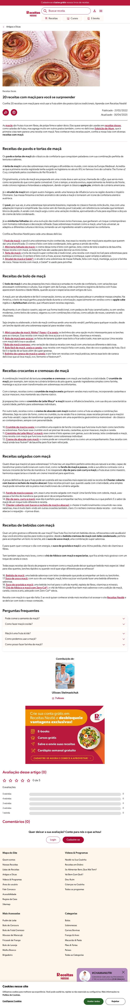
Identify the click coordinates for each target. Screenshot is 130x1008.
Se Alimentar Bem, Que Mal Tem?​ (81, 870)
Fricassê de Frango (12, 940)
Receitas (53, 18)
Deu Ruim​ (69, 880)
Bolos (67, 920)
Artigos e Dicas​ (10, 874)
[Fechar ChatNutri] (123, 972)
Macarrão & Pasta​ (73, 940)
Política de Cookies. (12, 995)
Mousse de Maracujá (13, 935)
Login (53, 840)
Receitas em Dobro (74, 865)
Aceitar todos (93, 1001)
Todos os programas (74, 889)
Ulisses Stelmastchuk (65, 692)
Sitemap (6, 904)
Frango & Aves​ (72, 935)
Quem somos (9, 860)
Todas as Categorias (74, 955)
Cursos (74, 18)
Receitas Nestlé (115, 597)
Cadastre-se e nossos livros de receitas (65, 2)
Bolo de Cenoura (11, 925)
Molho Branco (9, 950)
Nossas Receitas (10, 865)
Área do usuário (10, 884)
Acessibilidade (9, 894)
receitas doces (113, 125)
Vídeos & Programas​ (12, 880)
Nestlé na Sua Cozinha (75, 860)
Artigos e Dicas (13, 27)
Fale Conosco (9, 889)
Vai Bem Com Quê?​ (74, 874)
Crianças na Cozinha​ (74, 884)
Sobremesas (71, 925)
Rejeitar (115, 1001)
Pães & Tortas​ (71, 945)
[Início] (33, 14)
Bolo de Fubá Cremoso (13, 930)
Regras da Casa (10, 899)
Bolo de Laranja (10, 945)
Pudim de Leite (9, 920)
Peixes (68, 950)
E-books (95, 18)
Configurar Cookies (12, 1001)
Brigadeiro (8, 955)
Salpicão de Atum (104, 128)
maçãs (9, 125)
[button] (6, 112)
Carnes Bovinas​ (72, 930)
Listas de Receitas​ (11, 870)
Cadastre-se (73, 840)
